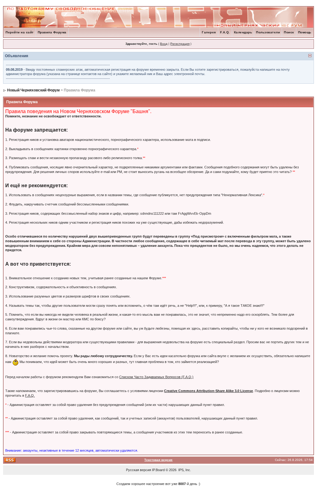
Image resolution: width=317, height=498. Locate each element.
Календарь (243, 32)
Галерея (209, 32)
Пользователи (268, 32)
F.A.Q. (225, 32)
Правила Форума (52, 32)
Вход (163, 43)
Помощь (304, 32)
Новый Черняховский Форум (33, 90)
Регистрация (179, 43)
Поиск (289, 32)
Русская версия (138, 470)
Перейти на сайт (20, 32)
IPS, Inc (184, 470)
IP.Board (158, 470)
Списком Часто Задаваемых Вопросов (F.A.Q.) (156, 377)
